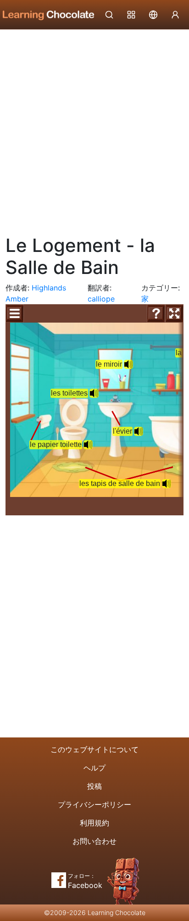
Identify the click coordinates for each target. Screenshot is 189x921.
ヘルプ (94, 767)
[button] (88, 444)
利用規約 (94, 822)
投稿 (94, 786)
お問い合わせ (94, 841)
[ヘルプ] (156, 313)
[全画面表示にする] (174, 313)
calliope (101, 298)
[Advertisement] (94, 128)
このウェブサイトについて (94, 749)
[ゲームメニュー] (15, 313)
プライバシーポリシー (94, 804)
